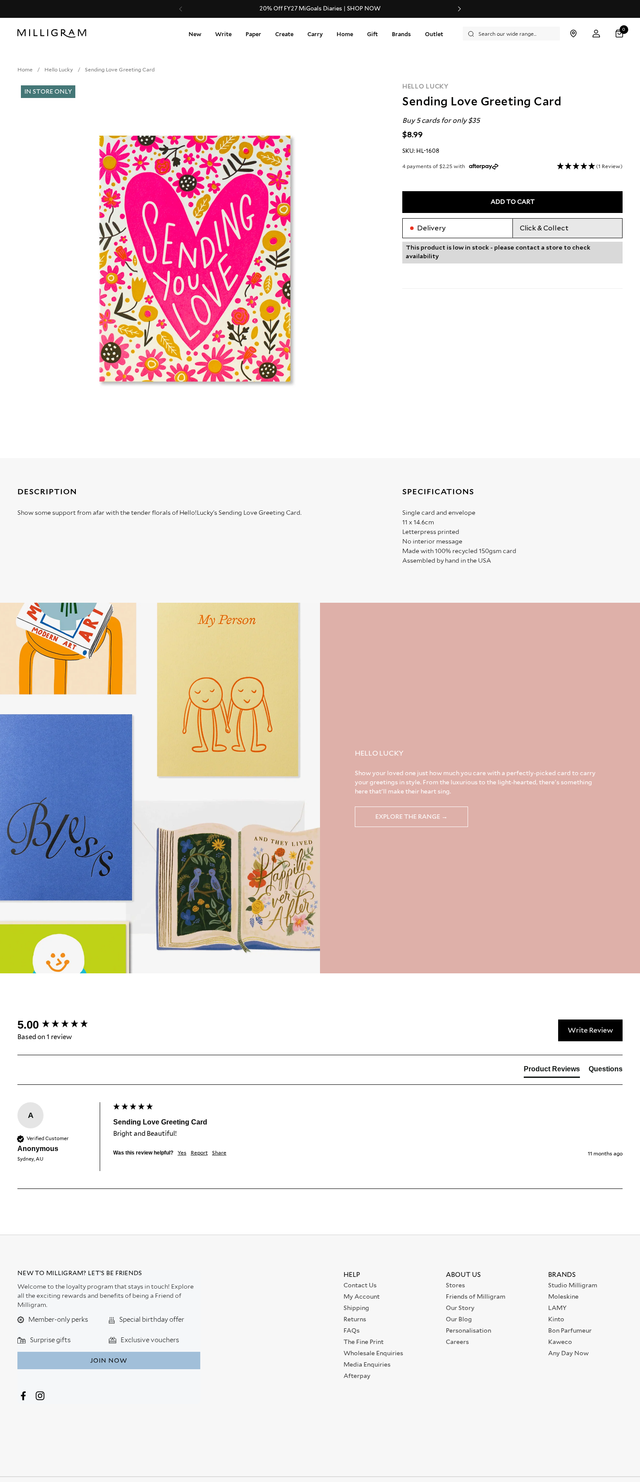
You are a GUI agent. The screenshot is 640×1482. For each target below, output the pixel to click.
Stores (455, 1285)
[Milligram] (53, 33)
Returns (355, 1319)
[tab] (552, 1070)
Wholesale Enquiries (373, 1353)
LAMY (557, 1307)
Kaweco (560, 1341)
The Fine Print (364, 1341)
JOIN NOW (108, 1360)
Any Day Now (568, 1353)
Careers (457, 1341)
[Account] (596, 33)
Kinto (556, 1319)
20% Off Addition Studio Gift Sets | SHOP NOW (320, 9)
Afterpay (357, 1375)
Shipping (356, 1307)
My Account (362, 1296)
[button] (620, 33)
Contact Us (360, 1285)
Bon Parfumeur (570, 1330)
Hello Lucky (425, 86)
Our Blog (459, 1319)
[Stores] (573, 33)
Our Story (460, 1307)
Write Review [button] (590, 1030)
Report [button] (199, 1152)
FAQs (352, 1330)
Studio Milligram (572, 1285)
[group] (63, 1025)
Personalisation (468, 1330)
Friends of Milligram (475, 1296)
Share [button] (219, 1152)
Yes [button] (182, 1152)
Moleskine (563, 1296)
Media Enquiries (367, 1364)
